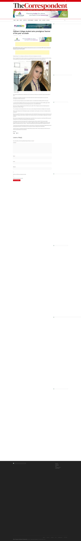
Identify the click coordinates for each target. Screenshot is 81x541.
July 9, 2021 (20, 35)
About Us (56, 463)
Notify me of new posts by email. (18, 178)
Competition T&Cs (58, 467)
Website (14, 166)
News (18, 20)
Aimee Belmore (15, 35)
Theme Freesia (32, 539)
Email (14, 161)
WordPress (36, 539)
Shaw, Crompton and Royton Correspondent (20, 539)
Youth (40, 20)
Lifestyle (25, 20)
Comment (14, 142)
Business (36, 20)
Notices (47, 20)
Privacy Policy (57, 468)
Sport (21, 20)
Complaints (57, 465)
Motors (43, 20)
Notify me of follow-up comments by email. (19, 174)
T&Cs (56, 466)
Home (15, 20)
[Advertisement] (32, 44)
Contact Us (56, 464)
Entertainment (30, 20)
